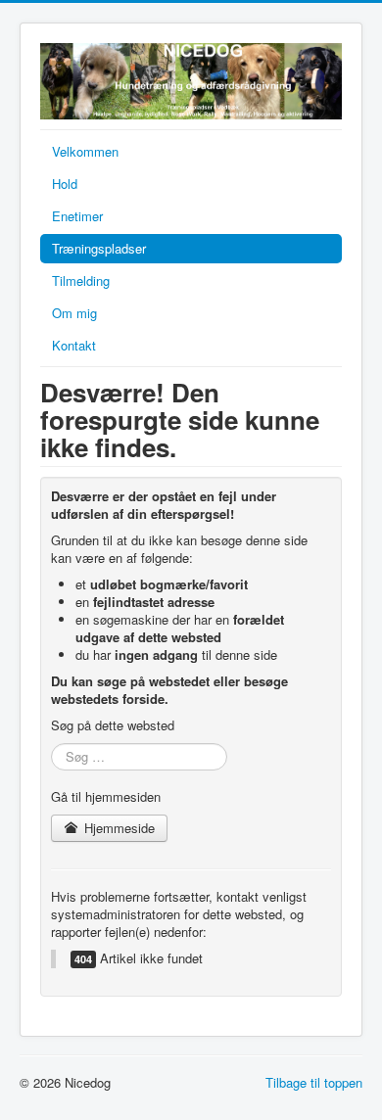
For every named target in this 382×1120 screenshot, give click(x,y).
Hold (64, 183)
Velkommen (85, 151)
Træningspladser (99, 248)
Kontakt (74, 345)
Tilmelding (81, 280)
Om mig (74, 312)
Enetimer (77, 216)
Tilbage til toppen (313, 1082)
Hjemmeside (117, 827)
